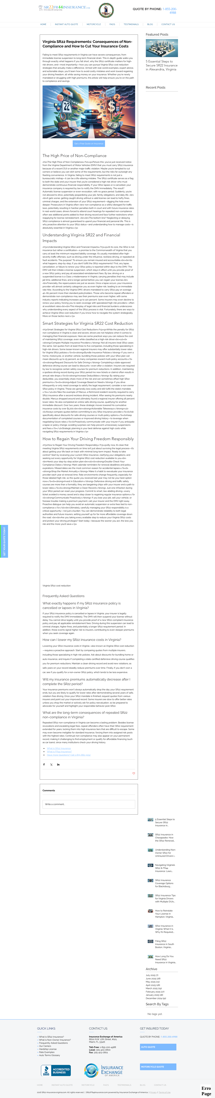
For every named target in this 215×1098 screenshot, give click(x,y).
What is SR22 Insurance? (51, 1037)
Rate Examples (46, 1052)
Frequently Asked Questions (53, 1043)
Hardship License (48, 1049)
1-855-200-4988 (102, 1047)
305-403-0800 (100, 1050)
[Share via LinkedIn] (58, 764)
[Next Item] (173, 48)
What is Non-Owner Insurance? (55, 1040)
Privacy (153, 1092)
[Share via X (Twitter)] (51, 764)
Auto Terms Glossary (49, 1055)
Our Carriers (45, 1046)
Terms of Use (165, 1092)
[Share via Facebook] (44, 764)
